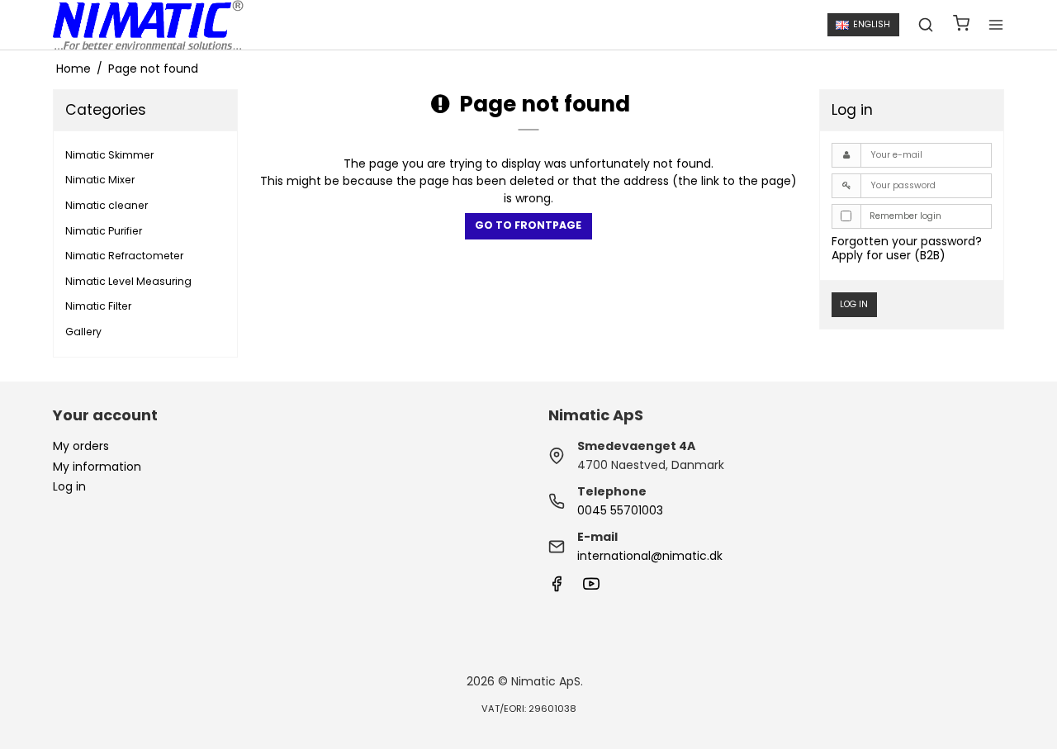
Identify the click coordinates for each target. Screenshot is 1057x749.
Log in (854, 304)
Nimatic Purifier (103, 231)
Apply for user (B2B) (889, 255)
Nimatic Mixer (100, 180)
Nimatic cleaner (106, 205)
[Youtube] (591, 588)
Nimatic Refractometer (124, 256)
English (871, 24)
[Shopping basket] (961, 25)
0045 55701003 (620, 510)
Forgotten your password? (907, 241)
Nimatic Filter (98, 306)
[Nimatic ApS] (148, 25)
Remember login (905, 216)
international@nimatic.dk (650, 556)
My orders (81, 446)
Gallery (83, 332)
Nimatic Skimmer (109, 155)
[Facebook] (556, 588)
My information (97, 466)
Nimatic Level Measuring (128, 281)
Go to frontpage (528, 225)
